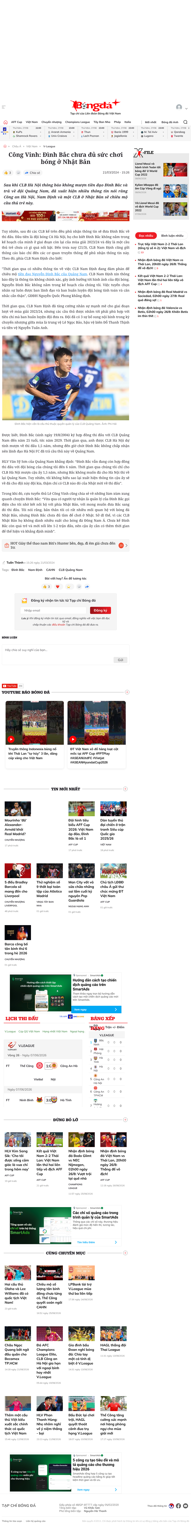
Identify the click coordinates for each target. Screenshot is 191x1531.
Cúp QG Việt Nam (29, 1031)
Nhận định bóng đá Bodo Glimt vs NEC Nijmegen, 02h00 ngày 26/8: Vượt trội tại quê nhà (81, 1165)
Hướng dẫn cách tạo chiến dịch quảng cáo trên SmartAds (94, 984)
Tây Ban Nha (102, 122)
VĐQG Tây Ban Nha (45, 903)
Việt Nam (32, 122)
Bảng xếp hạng (103, 1019)
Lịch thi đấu (22, 1018)
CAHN (50, 570)
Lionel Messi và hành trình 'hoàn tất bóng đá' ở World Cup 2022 (148, 169)
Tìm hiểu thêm (86, 1242)
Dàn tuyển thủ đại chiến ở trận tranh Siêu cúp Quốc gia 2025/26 (112, 829)
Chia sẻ (35, 173)
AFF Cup (16, 122)
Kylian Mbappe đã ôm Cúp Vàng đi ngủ (148, 186)
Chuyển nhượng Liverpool (15, 903)
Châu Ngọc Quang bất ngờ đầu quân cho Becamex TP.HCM (17, 1354)
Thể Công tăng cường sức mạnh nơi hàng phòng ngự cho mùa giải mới (113, 1424)
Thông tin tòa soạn (12, 1521)
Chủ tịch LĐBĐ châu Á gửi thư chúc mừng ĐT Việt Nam (112, 889)
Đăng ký (100, 610)
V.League (10, 1031)
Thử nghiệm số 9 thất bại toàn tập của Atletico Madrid (49, 889)
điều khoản (58, 624)
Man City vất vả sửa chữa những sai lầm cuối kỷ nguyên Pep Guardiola (81, 891)
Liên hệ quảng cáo (36, 1521)
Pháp (117, 122)
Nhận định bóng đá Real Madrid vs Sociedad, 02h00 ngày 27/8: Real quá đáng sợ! (162, 296)
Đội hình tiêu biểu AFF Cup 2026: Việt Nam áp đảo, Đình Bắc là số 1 (80, 829)
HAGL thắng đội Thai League (113, 1347)
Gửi (120, 660)
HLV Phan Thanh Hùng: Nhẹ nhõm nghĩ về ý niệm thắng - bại (49, 1424)
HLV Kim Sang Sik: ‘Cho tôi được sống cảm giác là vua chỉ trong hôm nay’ (17, 1160)
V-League (49, 146)
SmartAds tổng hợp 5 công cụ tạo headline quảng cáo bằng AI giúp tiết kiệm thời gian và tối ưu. (94, 1476)
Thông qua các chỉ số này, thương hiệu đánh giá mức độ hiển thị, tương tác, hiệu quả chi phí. (95, 1225)
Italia (127, 122)
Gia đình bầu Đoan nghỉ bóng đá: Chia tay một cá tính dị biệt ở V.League (81, 1354)
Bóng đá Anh (170, 122)
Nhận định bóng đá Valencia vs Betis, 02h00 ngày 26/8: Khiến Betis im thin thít (163, 312)
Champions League (77, 122)
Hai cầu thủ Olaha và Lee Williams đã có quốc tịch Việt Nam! (16, 1293)
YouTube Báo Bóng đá (26, 692)
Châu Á (16, 146)
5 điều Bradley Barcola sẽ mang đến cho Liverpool (16, 889)
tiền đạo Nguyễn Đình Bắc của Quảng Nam (52, 274)
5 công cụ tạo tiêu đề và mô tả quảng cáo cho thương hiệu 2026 (96, 1464)
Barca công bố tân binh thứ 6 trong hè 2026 (16, 948)
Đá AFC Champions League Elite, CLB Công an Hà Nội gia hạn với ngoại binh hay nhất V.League (49, 1361)
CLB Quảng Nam (71, 570)
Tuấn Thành (15, 562)
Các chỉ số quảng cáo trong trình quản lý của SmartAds (95, 1214)
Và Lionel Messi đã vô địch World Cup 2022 (147, 206)
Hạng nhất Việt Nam (55, 1031)
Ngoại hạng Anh (78, 906)
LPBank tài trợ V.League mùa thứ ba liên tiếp (80, 1289)
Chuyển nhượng (52, 122)
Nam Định (35, 570)
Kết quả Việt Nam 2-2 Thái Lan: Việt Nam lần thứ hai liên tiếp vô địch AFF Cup (49, 1162)
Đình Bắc (18, 570)
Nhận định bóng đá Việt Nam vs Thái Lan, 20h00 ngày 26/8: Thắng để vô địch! (113, 1162)
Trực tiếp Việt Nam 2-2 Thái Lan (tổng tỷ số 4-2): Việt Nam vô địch (162, 248)
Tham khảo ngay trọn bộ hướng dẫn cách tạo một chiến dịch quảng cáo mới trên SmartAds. (95, 996)
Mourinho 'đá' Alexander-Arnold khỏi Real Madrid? (15, 827)
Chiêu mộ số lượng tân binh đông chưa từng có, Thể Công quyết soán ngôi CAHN (49, 1295)
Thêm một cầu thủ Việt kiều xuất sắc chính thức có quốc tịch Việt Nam (16, 1424)
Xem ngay (80, 1009)
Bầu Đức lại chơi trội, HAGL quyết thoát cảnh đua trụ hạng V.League (81, 1424)
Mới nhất (150, 122)
